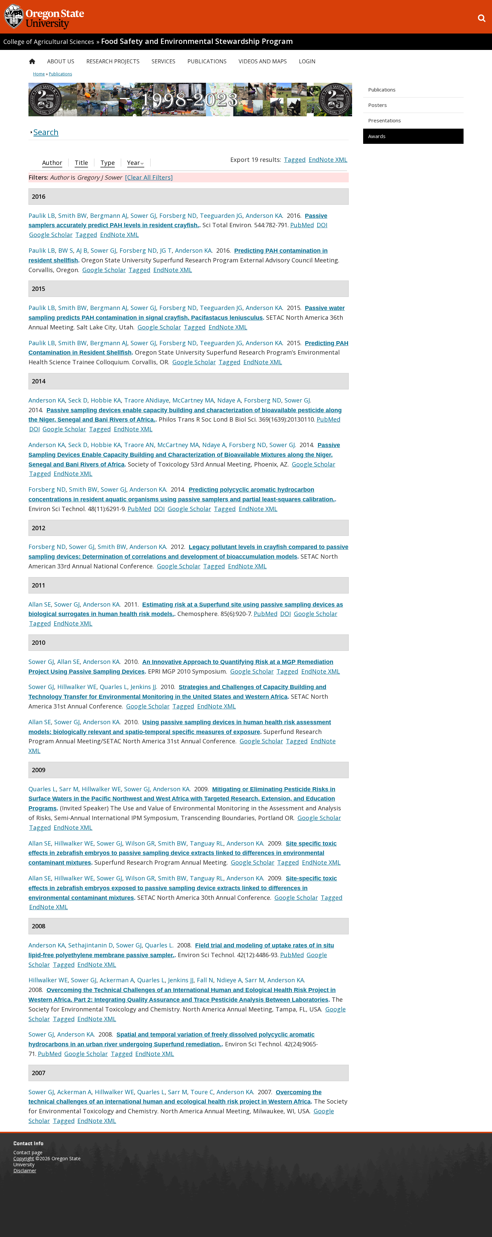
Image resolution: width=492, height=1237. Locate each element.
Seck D (77, 400)
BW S (65, 250)
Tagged (295, 160)
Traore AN (139, 445)
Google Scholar (51, 235)
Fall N (205, 980)
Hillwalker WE (76, 687)
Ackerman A (117, 980)
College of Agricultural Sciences (48, 41)
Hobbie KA (106, 400)
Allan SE (39, 604)
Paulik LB (41, 215)
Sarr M (68, 789)
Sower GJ (143, 215)
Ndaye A (229, 400)
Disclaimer (24, 1170)
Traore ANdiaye (146, 400)
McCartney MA (193, 400)
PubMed (302, 225)
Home (39, 74)
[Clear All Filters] (149, 177)
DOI (322, 225)
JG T (166, 250)
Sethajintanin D (90, 945)
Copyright (23, 1158)
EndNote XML (328, 160)
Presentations (384, 120)
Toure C (201, 1092)
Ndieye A (229, 980)
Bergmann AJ (108, 215)
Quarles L (113, 687)
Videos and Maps (263, 61)
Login (307, 61)
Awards (377, 136)
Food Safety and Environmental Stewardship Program (197, 41)
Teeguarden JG (221, 215)
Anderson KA (264, 215)
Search (46, 131)
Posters (377, 105)
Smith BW (72, 215)
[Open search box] (481, 18)
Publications (382, 89)
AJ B (81, 250)
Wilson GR (140, 843)
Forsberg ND (177, 215)
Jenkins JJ (143, 687)
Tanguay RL (206, 843)
